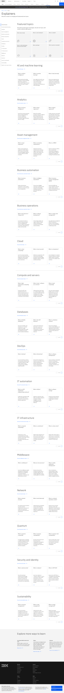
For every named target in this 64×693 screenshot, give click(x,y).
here (45, 688)
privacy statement (21, 690)
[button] (60, 1)
